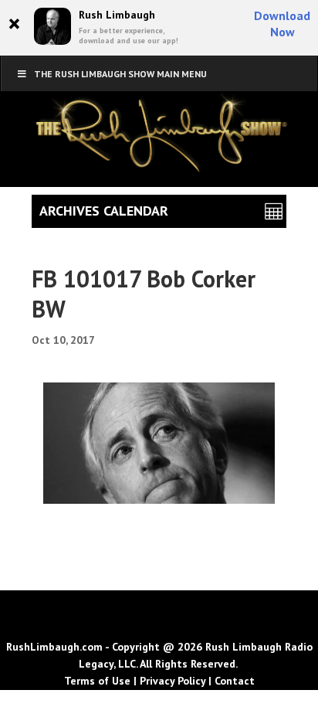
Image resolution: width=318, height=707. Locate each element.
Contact (235, 681)
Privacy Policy (172, 681)
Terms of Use (97, 681)
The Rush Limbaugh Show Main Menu (120, 74)
